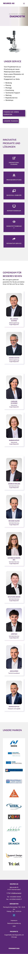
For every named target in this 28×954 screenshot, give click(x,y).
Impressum (14, 920)
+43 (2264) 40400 (15, 897)
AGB (14, 926)
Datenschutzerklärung (14, 923)
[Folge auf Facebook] (14, 915)
